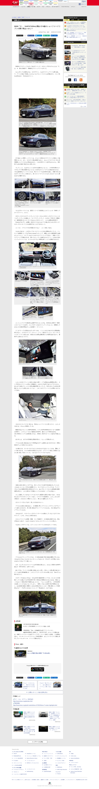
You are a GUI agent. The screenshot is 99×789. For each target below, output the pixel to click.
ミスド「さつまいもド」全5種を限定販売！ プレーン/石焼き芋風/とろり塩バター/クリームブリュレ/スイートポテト (76, 97)
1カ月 (84, 19)
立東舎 (45, 760)
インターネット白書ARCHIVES (20, 774)
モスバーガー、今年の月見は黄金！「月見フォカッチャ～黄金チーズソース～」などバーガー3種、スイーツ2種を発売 (76, 101)
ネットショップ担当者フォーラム (34, 755)
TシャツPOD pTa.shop (76, 766)
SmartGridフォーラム (31, 753)
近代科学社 (44, 769)
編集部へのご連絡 (44, 779)
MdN (57, 765)
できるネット (16, 771)
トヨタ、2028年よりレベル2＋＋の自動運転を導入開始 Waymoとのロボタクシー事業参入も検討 (76, 23)
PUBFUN (71, 760)
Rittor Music (44, 751)
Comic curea (73, 755)
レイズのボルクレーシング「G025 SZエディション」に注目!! (79, 52)
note (47, 35)
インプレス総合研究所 (18, 758)
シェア (32, 35)
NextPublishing (30, 771)
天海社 (72, 753)
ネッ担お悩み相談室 (18, 765)
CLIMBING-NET (47, 767)
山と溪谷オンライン (48, 764)
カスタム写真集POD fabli (76, 769)
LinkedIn (55, 35)
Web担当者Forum (17, 755)
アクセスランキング (72, 17)
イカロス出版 (58, 751)
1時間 (67, 19)
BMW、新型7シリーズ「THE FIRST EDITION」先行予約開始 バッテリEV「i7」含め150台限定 (29, 730)
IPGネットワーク (72, 764)
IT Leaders (16, 760)
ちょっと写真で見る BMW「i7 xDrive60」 (39, 653)
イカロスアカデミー (61, 762)
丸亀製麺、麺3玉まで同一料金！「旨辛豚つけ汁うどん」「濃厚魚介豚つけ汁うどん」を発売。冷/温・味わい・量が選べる (76, 91)
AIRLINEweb (60, 753)
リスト (25, 35)
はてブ (39, 35)
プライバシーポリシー (54, 779)
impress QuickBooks (75, 758)
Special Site (71, 42)
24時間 (72, 19)
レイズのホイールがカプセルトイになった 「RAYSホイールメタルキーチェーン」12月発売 (76, 27)
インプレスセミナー (31, 760)
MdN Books (59, 767)
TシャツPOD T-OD (48, 758)
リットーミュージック (48, 753)
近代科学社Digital (47, 771)
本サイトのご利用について (17, 779)
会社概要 (63, 779)
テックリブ (58, 771)
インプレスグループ (70, 779)
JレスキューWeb (60, 760)
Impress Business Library (32, 758)
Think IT (15, 753)
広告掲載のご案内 (35, 779)
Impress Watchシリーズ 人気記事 (76, 85)
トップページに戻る (37, 741)
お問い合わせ (27, 779)
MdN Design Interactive (62, 769)
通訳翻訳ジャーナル (61, 758)
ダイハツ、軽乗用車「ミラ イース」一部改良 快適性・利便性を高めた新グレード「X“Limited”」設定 (77, 37)
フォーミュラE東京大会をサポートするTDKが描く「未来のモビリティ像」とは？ (79, 63)
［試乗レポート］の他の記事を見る (37, 692)
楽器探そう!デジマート (48, 755)
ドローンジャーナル (18, 762)
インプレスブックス (31, 769)
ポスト (20, 35)
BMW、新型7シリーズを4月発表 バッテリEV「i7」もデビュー (54, 728)
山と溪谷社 (44, 762)
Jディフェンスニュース (62, 755)
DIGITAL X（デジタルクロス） (33, 762)
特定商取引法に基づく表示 (81, 779)
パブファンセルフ (74, 762)
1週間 (78, 19)
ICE (70, 751)
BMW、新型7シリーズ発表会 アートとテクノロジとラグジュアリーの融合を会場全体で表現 (29, 715)
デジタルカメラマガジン (19, 769)
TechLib (59, 773)
